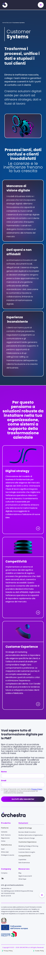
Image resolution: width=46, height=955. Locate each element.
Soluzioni (9, 22)
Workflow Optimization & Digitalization (31, 835)
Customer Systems (19, 22)
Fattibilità (4, 832)
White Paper (22, 879)
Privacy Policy (36, 789)
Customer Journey (24, 849)
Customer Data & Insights (27, 852)
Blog (20, 873)
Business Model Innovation (27, 832)
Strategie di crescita (7, 855)
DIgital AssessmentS (25, 876)
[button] (41, 5)
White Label (5, 852)
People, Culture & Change (27, 838)
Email (3, 780)
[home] (6, 4)
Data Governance (24, 863)
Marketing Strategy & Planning (28, 846)
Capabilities (22, 860)
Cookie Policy (39, 951)
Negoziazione (5, 838)
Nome (4, 771)
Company (4, 873)
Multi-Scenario (6, 835)
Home (4, 22)
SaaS (3, 849)
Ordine (3, 841)
